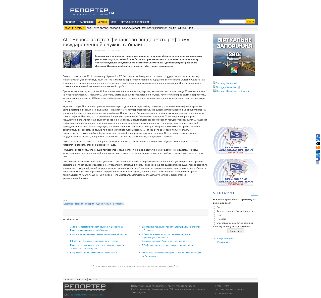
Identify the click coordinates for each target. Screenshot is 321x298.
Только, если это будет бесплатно (235, 211)
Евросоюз (68, 203)
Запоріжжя (86, 22)
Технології (148, 28)
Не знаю (221, 218)
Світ (113, 22)
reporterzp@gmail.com (81, 294)
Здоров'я (115, 28)
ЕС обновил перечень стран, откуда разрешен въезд (167, 245)
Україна (102, 22)
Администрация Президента (110, 203)
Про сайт (93, 279)
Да (218, 207)
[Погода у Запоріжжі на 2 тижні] (231, 90)
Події (89, 28)
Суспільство (101, 28)
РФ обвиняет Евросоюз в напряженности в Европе (94, 240)
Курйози (182, 28)
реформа (89, 203)
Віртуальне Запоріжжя (135, 22)
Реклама (69, 279)
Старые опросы (226, 238)
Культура (127, 28)
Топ (191, 28)
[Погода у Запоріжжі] (225, 82)
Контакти (81, 279)
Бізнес (172, 28)
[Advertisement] (135, 190)
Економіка (161, 28)
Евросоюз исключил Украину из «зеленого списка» (166, 240)
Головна (70, 22)
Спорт (136, 28)
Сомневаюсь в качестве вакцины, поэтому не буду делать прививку (233, 224)
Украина (79, 203)
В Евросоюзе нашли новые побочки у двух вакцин (93, 252)
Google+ (101, 294)
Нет (219, 215)
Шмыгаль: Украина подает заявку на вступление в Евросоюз (99, 234)
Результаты (223, 241)
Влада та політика (75, 28)
